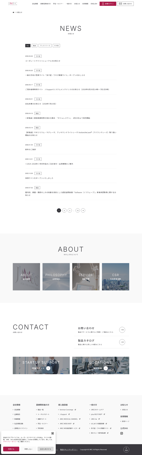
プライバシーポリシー (10, 441)
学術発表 (41, 428)
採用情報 (85, 4)
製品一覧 (41, 410)
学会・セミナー (58, 4)
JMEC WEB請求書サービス (68, 428)
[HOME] (13, 12)
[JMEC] (12, 3)
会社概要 (17, 410)
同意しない (28, 449)
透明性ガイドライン (20, 428)
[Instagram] (121, 433)
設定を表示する (45, 449)
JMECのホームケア (97, 410)
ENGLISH (94, 4)
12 (77, 210)
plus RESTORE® (96, 414)
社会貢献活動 (18, 424)
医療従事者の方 (45, 4)
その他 (56, 46)
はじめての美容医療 (97, 424)
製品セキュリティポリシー (69, 449)
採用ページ (125, 421)
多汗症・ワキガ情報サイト (100, 428)
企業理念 (17, 414)
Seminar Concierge (66, 410)
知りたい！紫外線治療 (98, 433)
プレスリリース (45, 46)
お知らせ (77, 4)
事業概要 (17, 419)
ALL (28, 46)
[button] (53, 433)
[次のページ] (83, 210)
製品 (34, 46)
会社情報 (35, 4)
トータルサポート (43, 414)
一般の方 (69, 4)
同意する (11, 449)
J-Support (63, 414)
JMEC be (94, 419)
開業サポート (42, 419)
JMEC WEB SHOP (66, 424)
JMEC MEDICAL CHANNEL (69, 419)
